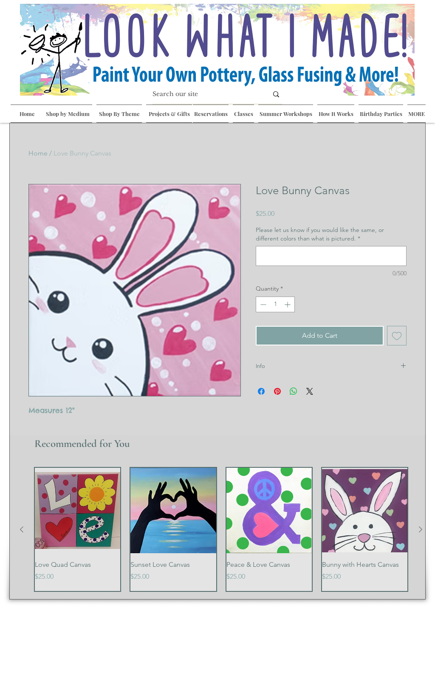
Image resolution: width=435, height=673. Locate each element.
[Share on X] (310, 391)
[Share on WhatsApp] (293, 391)
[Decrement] (262, 304)
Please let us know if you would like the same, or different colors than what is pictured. (320, 234)
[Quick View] (77, 510)
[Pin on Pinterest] (277, 391)
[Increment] (288, 304)
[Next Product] (420, 529)
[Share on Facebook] (261, 391)
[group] (221, 529)
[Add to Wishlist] (397, 335)
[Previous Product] (22, 529)
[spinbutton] (275, 304)
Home (38, 153)
